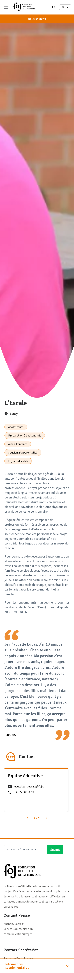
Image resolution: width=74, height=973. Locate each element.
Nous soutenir (37, 19)
